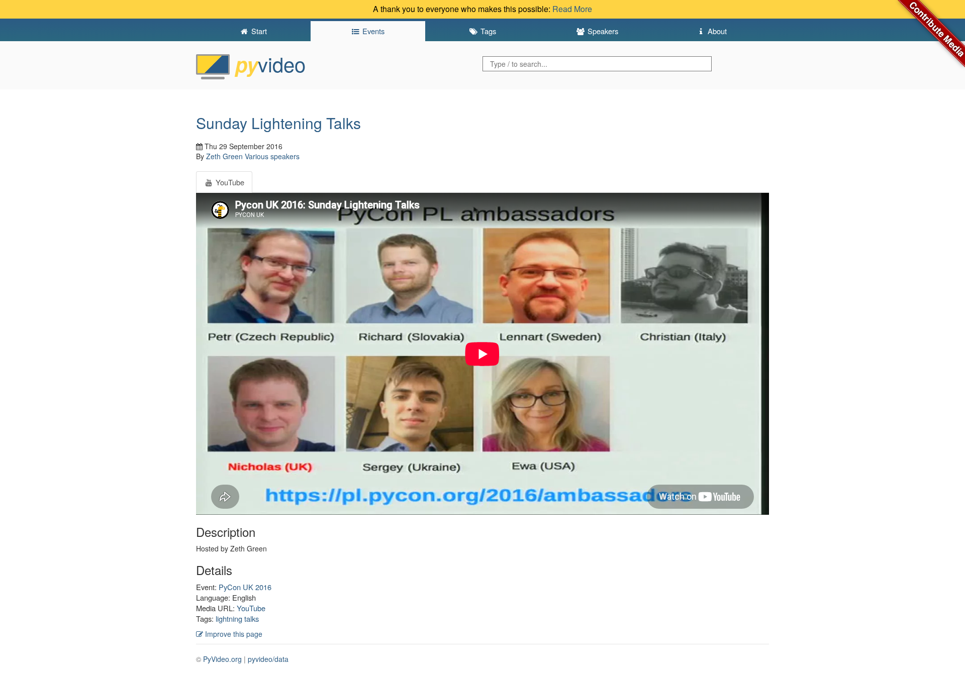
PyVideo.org (222, 659)
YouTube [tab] (229, 182)
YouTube (251, 608)
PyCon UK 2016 (245, 587)
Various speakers (272, 156)
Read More (572, 9)
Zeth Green (224, 156)
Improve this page (232, 634)
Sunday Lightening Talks (278, 123)
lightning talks (237, 618)
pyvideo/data (268, 659)
